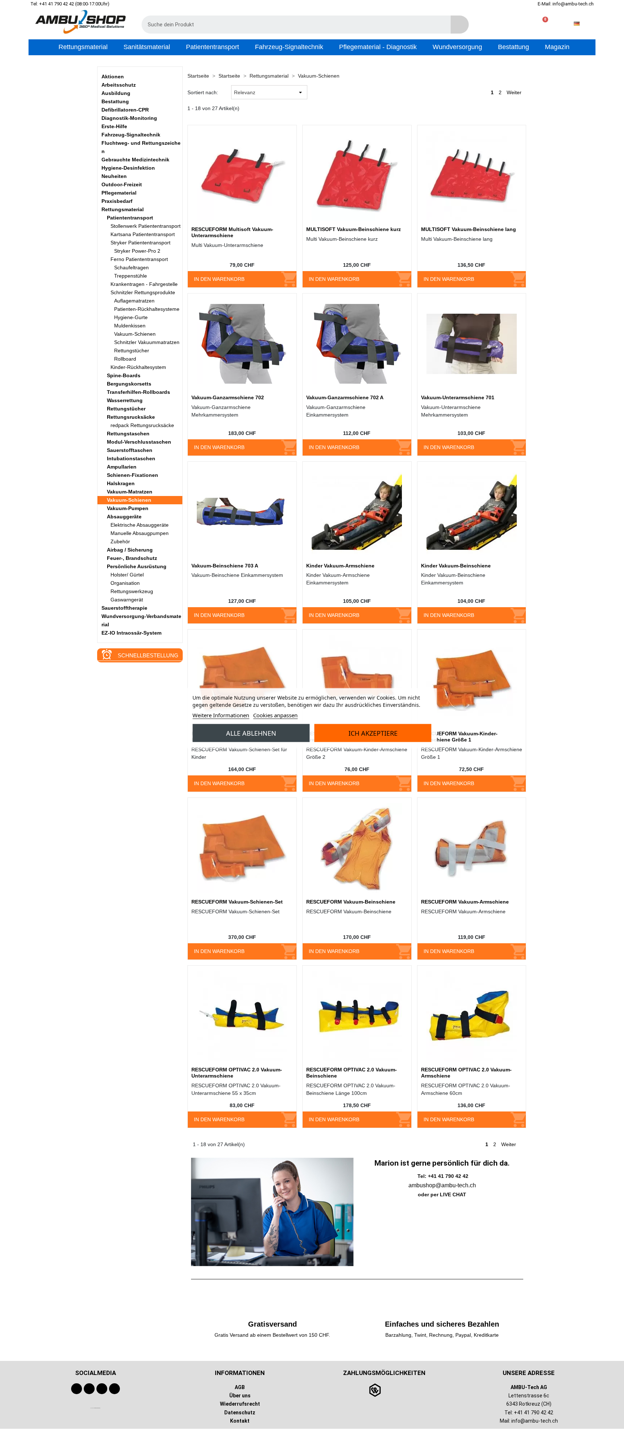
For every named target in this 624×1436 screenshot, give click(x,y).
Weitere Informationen (220, 715)
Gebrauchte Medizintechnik (135, 159)
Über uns (240, 1395)
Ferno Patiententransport (139, 259)
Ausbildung (115, 93)
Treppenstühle (130, 276)
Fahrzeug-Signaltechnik (130, 135)
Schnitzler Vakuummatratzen (146, 342)
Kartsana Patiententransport (142, 234)
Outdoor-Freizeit (121, 184)
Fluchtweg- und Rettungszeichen (141, 147)
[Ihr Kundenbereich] (519, 23)
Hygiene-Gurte (131, 317)
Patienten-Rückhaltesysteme (146, 309)
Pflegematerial (118, 193)
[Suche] (460, 25)
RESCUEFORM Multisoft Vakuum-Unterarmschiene (232, 232)
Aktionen (112, 76)
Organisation (125, 583)
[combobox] (291, 25)
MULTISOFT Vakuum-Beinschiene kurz (353, 229)
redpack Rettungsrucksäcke (142, 425)
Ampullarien (121, 467)
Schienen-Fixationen (132, 475)
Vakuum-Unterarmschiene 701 (457, 397)
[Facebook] (76, 1388)
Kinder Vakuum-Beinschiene (456, 566)
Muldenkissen (130, 325)
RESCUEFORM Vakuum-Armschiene (465, 902)
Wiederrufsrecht (240, 1404)
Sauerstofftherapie (124, 608)
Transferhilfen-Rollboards (138, 392)
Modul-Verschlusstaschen (139, 442)
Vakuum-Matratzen (129, 492)
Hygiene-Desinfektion (128, 168)
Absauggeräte (124, 516)
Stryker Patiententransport (140, 242)
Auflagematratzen (134, 301)
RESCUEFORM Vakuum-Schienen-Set (237, 902)
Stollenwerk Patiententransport (145, 226)
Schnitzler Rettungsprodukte (142, 292)
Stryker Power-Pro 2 (137, 251)
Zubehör (120, 541)
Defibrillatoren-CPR (125, 110)
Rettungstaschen (128, 433)
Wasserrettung (125, 400)
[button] (542, 23)
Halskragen (121, 483)
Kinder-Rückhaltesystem (138, 367)
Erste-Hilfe (114, 126)
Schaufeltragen (131, 267)
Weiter (515, 92)
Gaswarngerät (126, 599)
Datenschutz (239, 1412)
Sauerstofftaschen (129, 450)
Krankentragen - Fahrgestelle (144, 284)
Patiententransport (130, 218)
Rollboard (125, 359)
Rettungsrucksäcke (131, 417)
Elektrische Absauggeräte (139, 525)
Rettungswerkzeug (131, 591)
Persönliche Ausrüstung (136, 566)
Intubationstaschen (131, 458)
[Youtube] (89, 1388)
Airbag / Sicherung (130, 550)
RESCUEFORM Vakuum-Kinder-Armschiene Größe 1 (459, 737)
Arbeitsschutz (118, 85)
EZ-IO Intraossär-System (131, 633)
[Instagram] (101, 1388)
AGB (240, 1387)
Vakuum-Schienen (135, 334)
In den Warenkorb (219, 279)
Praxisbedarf (117, 201)
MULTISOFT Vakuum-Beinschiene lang (468, 229)
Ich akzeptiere (373, 733)
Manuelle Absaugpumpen (139, 533)
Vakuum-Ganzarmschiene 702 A (345, 397)
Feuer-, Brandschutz (132, 558)
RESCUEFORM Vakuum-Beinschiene (350, 902)
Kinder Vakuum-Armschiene (340, 566)
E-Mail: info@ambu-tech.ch (566, 3)
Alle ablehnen (251, 733)
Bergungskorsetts (129, 384)
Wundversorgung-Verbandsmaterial (141, 620)
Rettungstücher (131, 350)
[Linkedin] (114, 1388)
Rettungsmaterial (122, 209)
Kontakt (240, 1420)
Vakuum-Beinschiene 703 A (224, 566)
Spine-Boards (123, 375)
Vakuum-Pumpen (127, 508)
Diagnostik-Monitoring (129, 118)
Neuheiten (114, 176)
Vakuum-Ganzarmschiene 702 (227, 397)
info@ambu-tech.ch (534, 1420)
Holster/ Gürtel (127, 575)
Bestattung (115, 101)
